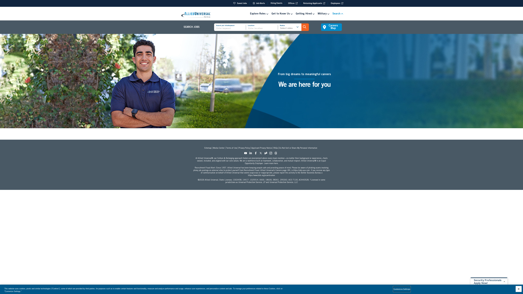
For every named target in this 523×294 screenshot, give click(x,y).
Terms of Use (231, 148)
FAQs (275, 148)
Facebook (256, 154)
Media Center (218, 148)
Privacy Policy (244, 148)
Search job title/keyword (225, 25)
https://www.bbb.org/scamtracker (261, 176)
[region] (261, 289)
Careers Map (333, 27)
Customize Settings (401, 289)
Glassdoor (266, 154)
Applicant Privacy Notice (261, 148)
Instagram (271, 154)
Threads (276, 154)
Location (251, 25)
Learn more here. (271, 164)
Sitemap (207, 148)
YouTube (246, 154)
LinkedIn (251, 154)
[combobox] (263, 28)
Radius (282, 25)
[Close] (519, 289)
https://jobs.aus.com (301, 170)
